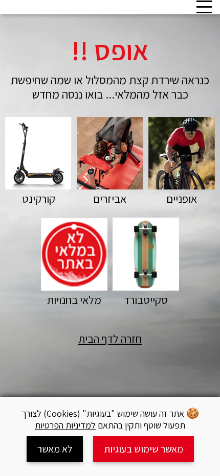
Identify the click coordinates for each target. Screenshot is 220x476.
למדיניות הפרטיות (65, 425)
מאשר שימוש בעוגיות (143, 449)
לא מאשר (54, 449)
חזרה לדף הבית (110, 338)
